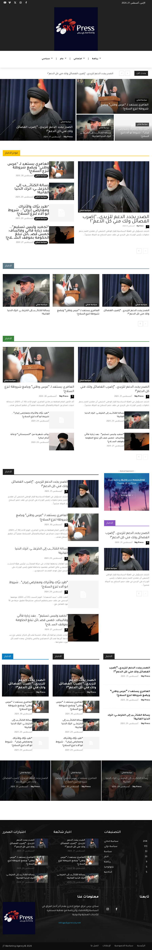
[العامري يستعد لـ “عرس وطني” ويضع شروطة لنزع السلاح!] (114, 96)
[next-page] (139, 250)
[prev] (127, 73)
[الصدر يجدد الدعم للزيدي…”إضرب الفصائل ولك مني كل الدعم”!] (38, 110)
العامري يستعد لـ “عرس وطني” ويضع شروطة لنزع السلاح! (28, 167)
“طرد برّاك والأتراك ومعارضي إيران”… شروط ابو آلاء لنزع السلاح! (28, 210)
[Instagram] (20, 3)
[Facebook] (26, 3)
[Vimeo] (9, 3)
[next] (121, 73)
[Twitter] (15, 3)
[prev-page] (145, 250)
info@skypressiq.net (70, 923)
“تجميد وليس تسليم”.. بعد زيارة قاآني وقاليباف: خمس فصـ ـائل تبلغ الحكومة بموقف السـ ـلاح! (27, 232)
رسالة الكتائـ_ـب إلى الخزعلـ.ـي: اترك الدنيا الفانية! (31, 189)
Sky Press (140, 226)
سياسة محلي (66, 122)
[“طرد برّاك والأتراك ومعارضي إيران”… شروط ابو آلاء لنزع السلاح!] (133, 128)
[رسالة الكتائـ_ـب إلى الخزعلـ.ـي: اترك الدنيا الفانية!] (95, 128)
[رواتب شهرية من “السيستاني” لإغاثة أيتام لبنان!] (61, 441)
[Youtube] (5, 3)
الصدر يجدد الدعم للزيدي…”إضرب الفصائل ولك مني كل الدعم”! (80, 74)
